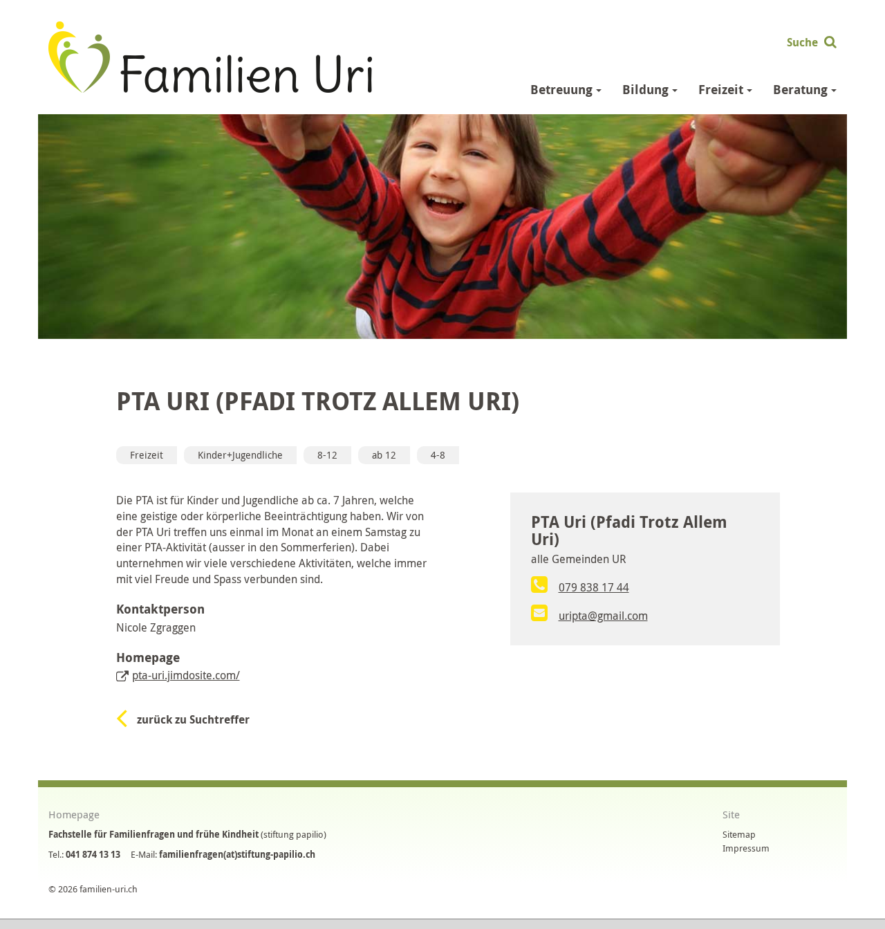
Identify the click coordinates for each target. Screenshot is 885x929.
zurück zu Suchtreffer (193, 719)
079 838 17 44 (594, 587)
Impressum (746, 848)
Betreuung (563, 89)
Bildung (647, 89)
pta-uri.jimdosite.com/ (186, 675)
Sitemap (739, 834)
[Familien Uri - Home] (210, 55)
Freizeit (722, 89)
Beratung (802, 89)
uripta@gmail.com (603, 615)
